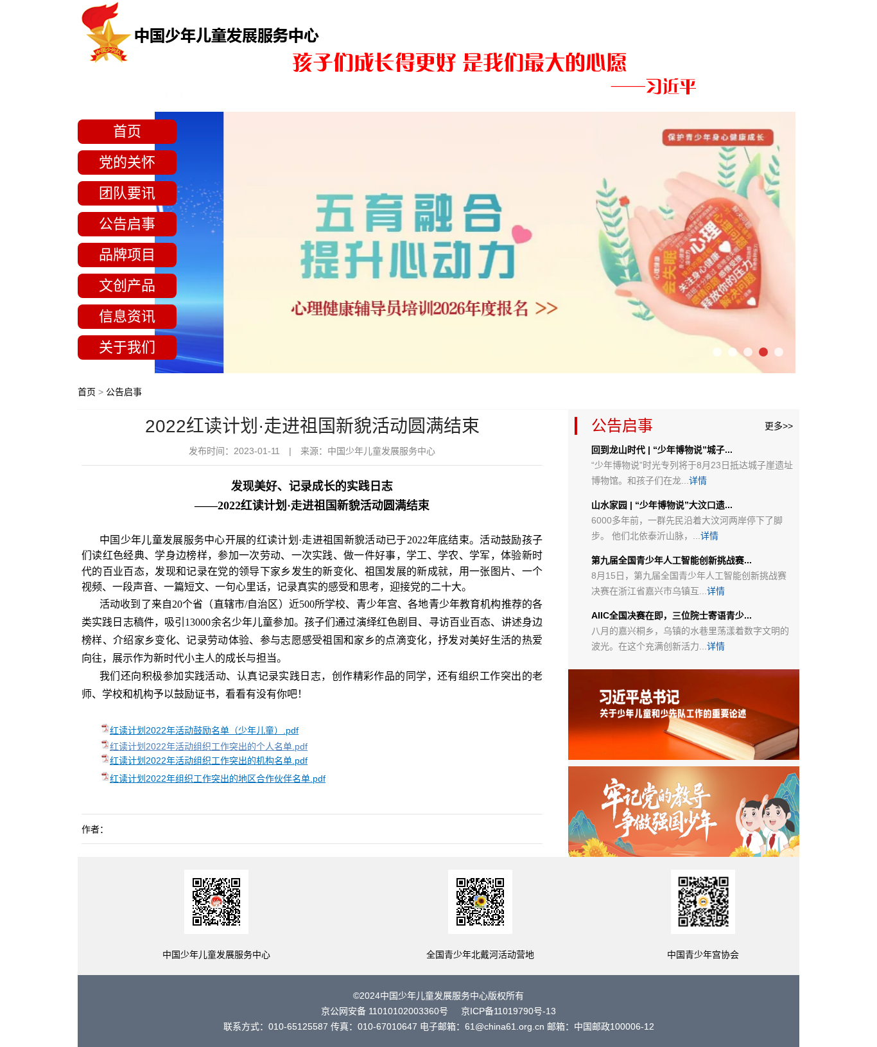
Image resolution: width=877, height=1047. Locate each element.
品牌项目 (127, 255)
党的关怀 (127, 162)
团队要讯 (127, 193)
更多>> (779, 426)
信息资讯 (127, 316)
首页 (127, 131)
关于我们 (127, 347)
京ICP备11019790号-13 (508, 1011)
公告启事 (127, 224)
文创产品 (127, 285)
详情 (698, 480)
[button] (717, 352)
